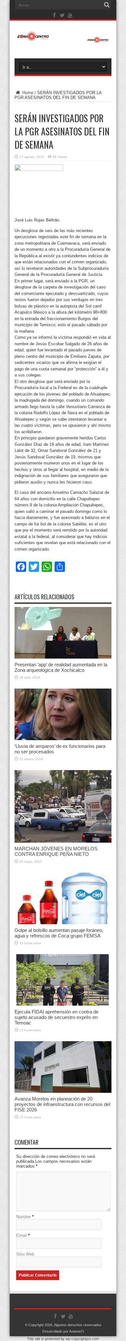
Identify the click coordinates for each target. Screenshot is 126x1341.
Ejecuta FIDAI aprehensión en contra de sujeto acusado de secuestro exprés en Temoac (57, 1017)
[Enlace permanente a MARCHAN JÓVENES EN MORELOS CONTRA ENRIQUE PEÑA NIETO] (63, 841)
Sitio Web (25, 1254)
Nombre (23, 1216)
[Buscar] (106, 5)
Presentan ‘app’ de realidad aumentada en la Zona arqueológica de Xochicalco (61, 667)
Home (27, 92)
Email (21, 1235)
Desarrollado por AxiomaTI (63, 1331)
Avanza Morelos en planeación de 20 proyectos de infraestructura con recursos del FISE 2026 (62, 1104)
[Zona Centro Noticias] (63, 39)
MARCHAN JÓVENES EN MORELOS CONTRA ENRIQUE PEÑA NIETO (56, 851)
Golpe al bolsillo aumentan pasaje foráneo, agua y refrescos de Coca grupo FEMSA (59, 932)
